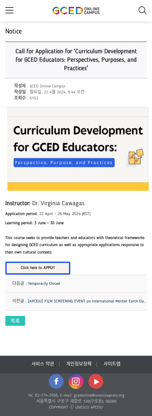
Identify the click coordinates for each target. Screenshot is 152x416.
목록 (15, 321)
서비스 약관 (42, 364)
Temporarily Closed (44, 284)
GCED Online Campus (76, 10)
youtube (96, 381)
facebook (56, 381)
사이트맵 (112, 364)
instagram (76, 381)
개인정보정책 (79, 364)
